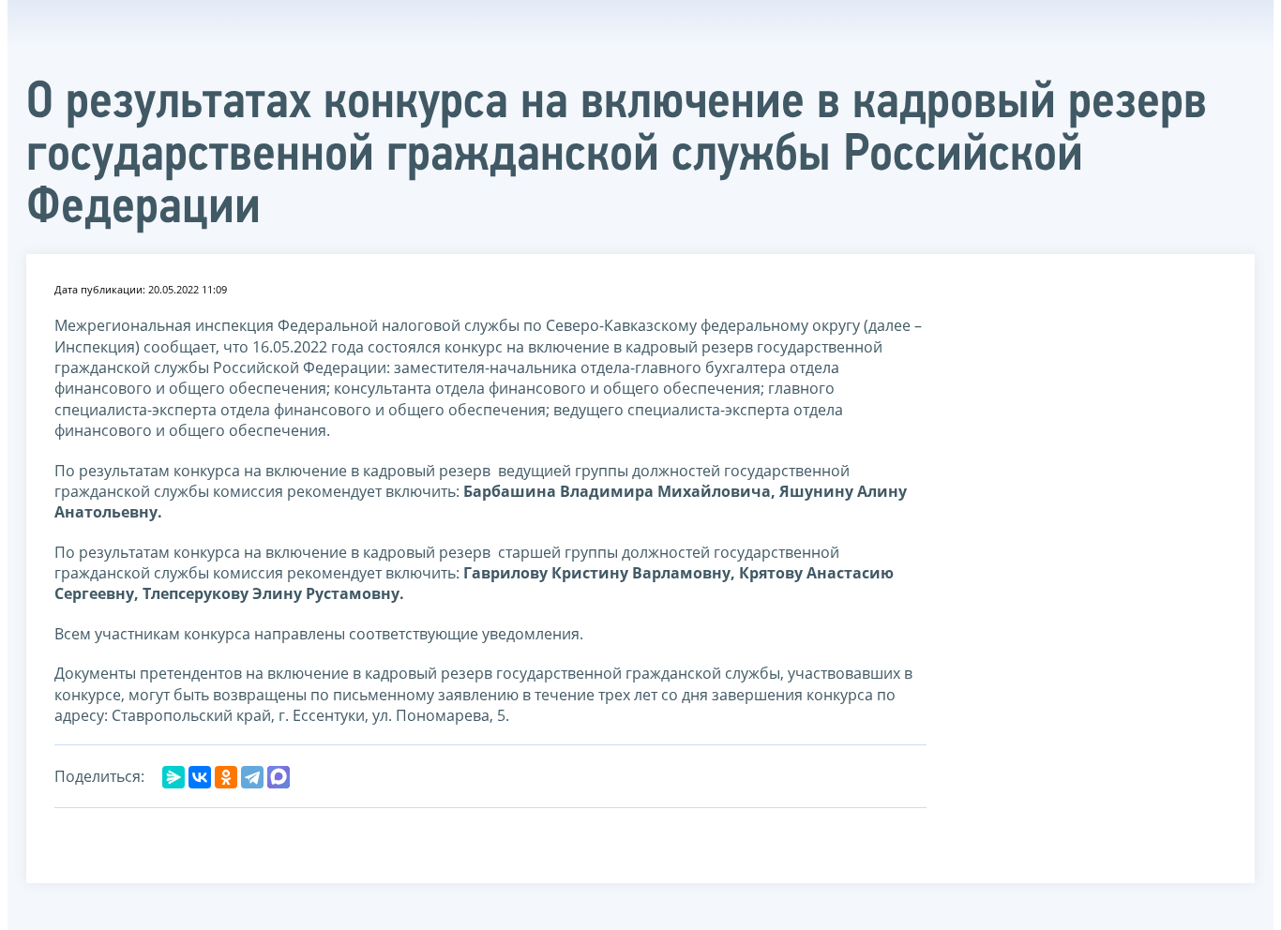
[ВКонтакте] (199, 777)
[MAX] (278, 777)
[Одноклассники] (226, 777)
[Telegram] (252, 777)
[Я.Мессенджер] (173, 777)
